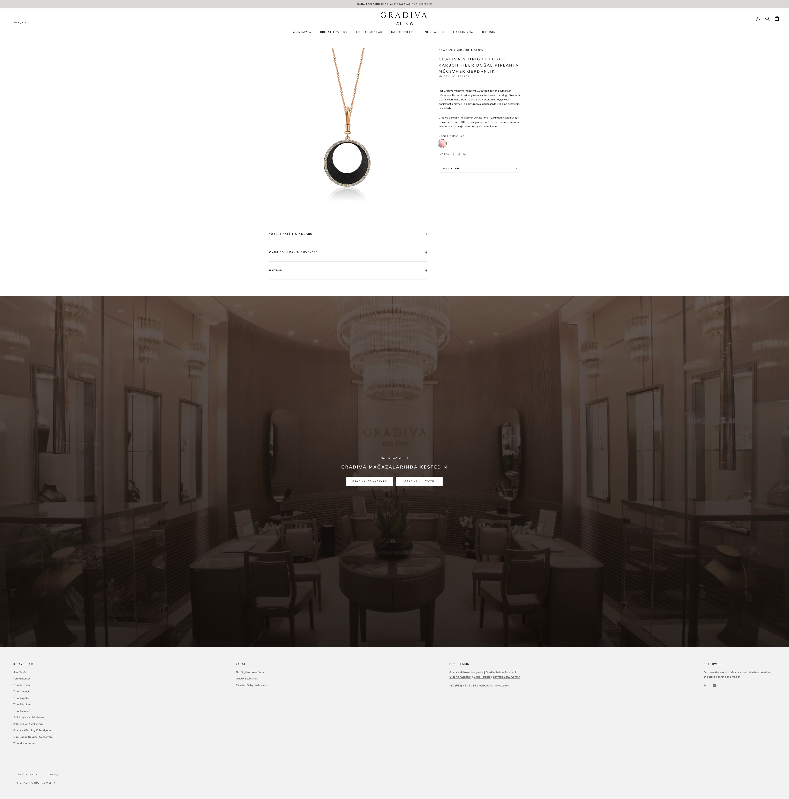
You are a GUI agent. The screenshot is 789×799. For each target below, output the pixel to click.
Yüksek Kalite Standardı (291, 234)
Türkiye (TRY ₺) (27, 774)
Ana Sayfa (302, 32)
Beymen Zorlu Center (506, 677)
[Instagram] (705, 685)
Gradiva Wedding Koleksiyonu (32, 730)
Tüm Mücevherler (24, 743)
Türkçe (53, 774)
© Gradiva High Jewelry (35, 782)
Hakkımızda (463, 32)
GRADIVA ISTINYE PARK (369, 481)
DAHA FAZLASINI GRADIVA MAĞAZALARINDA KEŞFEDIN (394, 4)
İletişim (489, 32)
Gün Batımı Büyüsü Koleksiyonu (33, 737)
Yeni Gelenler (21, 678)
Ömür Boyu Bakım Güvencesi (294, 252)
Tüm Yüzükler (21, 685)
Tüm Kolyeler (21, 711)
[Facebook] (453, 154)
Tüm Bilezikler (22, 704)
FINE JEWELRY (433, 32)
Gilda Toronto (482, 677)
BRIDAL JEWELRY (334, 32)
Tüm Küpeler (21, 698)
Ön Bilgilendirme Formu (250, 672)
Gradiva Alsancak (460, 677)
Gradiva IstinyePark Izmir (501, 672)
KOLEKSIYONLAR (369, 32)
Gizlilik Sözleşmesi (247, 678)
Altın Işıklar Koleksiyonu (28, 724)
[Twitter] (459, 154)
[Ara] (767, 18)
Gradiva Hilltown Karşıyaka (466, 672)
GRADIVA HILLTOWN (419, 481)
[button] (19, 23)
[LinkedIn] (714, 685)
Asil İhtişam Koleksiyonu (28, 717)
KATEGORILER (402, 32)
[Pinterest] (464, 154)
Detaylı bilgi (452, 168)
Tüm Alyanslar (22, 691)
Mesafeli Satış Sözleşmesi (251, 685)
